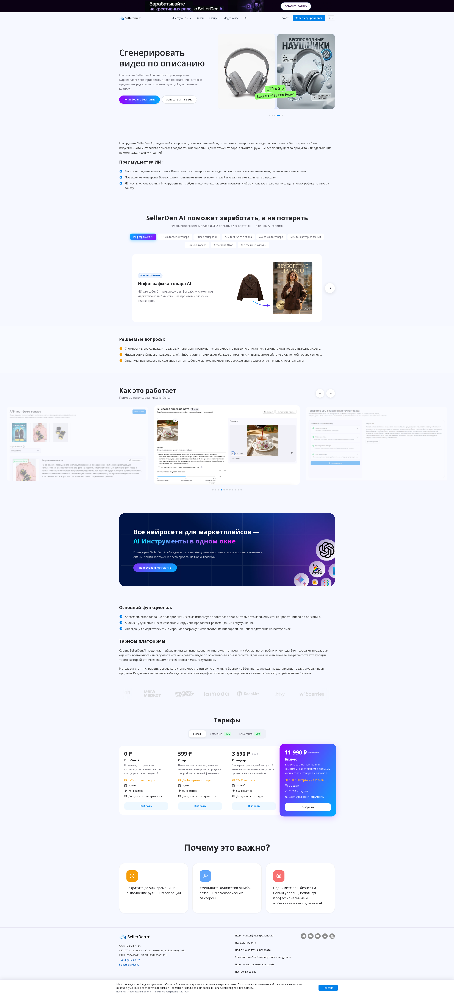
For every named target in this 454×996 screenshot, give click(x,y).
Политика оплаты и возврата (253, 950)
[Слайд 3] (274, 115)
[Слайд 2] (272, 115)
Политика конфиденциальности (254, 935)
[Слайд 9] (235, 489)
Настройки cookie (245, 971)
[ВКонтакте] (311, 936)
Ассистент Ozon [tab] (223, 245)
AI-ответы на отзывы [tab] (253, 245)
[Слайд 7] (230, 489)
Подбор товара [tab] (197, 245)
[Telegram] (303, 936)
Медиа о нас (231, 18)
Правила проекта (245, 942)
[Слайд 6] (227, 489)
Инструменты (180, 18)
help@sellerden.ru (129, 964)
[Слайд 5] (282, 115)
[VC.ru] (332, 936)
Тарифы (213, 18)
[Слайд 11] (241, 489)
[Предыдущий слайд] (320, 393)
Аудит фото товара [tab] (271, 237)
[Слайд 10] (238, 489)
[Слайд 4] (278, 115)
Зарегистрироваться (308, 18)
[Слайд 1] (269, 115)
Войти (285, 18)
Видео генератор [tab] (206, 237)
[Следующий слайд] (330, 393)
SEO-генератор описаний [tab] (305, 237)
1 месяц (197, 734)
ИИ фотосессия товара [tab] (174, 237)
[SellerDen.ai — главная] (152, 936)
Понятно (328, 987)
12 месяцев (249, 734)
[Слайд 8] (232, 489)
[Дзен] (325, 936)
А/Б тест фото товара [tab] (238, 237)
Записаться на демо (179, 99)
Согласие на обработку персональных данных (263, 957)
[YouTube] (318, 936)
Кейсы (200, 18)
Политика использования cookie (254, 964)
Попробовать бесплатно (139, 99)
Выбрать (146, 806)
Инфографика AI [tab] (143, 237)
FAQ (245, 18)
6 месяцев (220, 734)
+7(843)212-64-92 (129, 960)
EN (332, 17)
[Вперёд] (330, 288)
